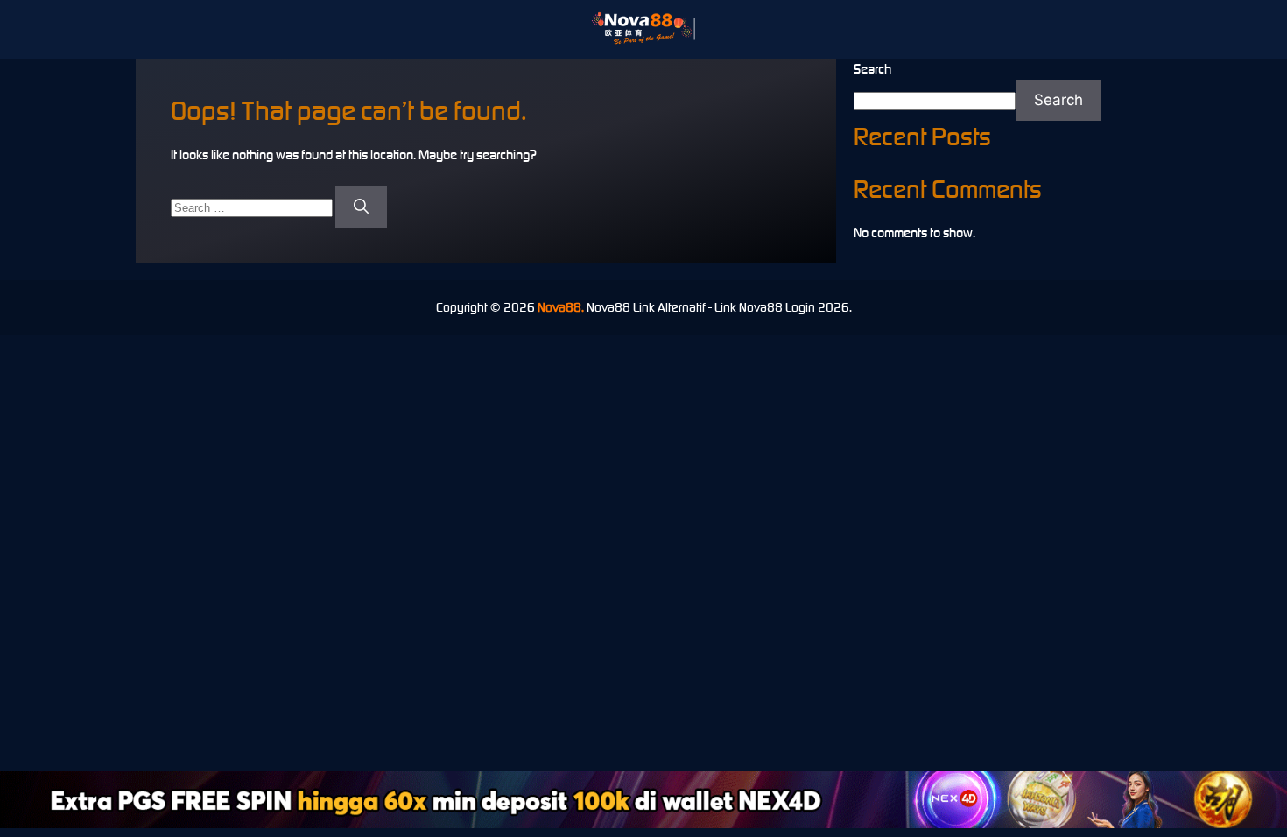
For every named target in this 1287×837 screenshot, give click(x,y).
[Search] (361, 207)
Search (872, 68)
